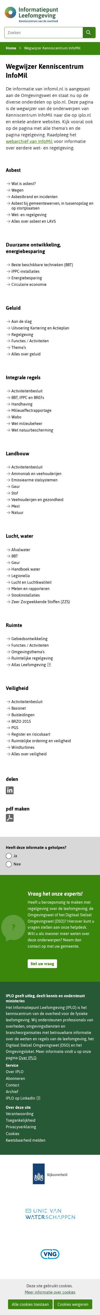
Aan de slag (21, 321)
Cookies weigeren (73, 1304)
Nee (17, 864)
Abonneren (15, 1078)
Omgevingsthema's (28, 652)
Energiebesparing (26, 278)
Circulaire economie (29, 284)
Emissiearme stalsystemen (34, 480)
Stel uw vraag (42, 964)
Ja (15, 856)
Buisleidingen (22, 715)
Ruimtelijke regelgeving (32, 658)
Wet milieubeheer (26, 423)
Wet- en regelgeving (29, 214)
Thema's (18, 347)
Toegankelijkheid (20, 1120)
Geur (15, 486)
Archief (12, 1091)
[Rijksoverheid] (50, 1174)
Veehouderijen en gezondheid (37, 499)
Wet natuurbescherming (32, 430)
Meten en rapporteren (30, 588)
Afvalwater (20, 549)
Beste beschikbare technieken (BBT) (42, 265)
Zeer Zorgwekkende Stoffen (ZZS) (40, 602)
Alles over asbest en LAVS (33, 221)
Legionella (20, 576)
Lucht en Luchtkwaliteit (31, 582)
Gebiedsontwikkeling (29, 638)
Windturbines (22, 747)
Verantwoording (19, 1114)
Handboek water (25, 569)
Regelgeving (22, 334)
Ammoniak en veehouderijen (36, 473)
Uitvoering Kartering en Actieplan (40, 328)
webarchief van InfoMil (29, 141)
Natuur (17, 512)
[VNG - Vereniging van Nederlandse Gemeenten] (50, 1254)
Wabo (16, 417)
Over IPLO (27, 1058)
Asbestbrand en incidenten (34, 196)
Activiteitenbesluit (26, 391)
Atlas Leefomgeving (31, 664)
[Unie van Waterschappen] (50, 1214)
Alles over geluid (26, 354)
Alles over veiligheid (29, 754)
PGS (14, 727)
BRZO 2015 (21, 721)
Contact (12, 1085)
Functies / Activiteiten (30, 341)
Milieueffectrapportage (31, 410)
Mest (15, 506)
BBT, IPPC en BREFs (27, 397)
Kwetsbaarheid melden (25, 1140)
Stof (14, 493)
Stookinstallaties (25, 595)
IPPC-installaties (25, 271)
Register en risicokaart (30, 734)
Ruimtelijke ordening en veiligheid (41, 741)
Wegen (17, 190)
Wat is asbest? (23, 183)
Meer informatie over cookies (50, 1292)
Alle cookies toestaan (30, 1304)
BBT (14, 556)
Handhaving (22, 404)
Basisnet (18, 708)
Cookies (12, 1133)
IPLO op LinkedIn (23, 1098)
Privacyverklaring (21, 1127)
